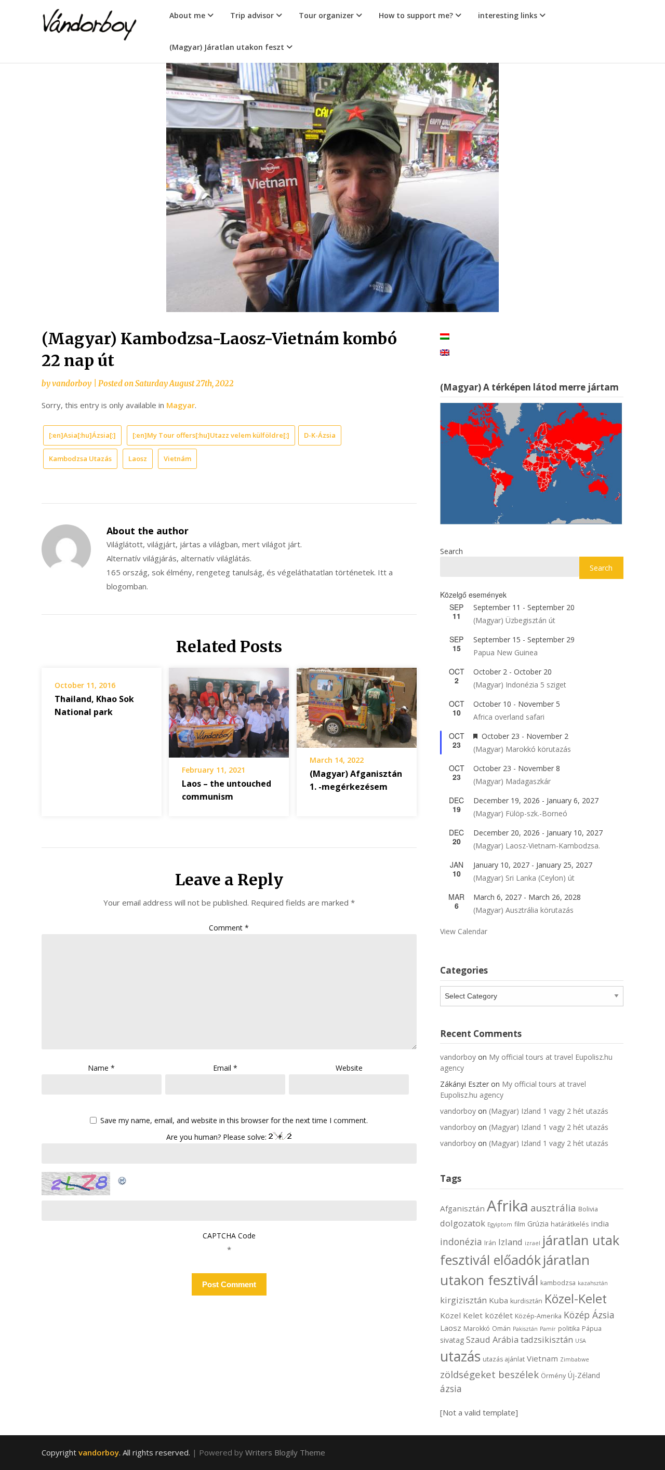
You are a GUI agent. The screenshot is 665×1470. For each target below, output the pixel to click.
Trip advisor (252, 15)
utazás (460, 1356)
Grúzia (538, 1224)
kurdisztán (526, 1301)
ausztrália (553, 1207)
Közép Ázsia (589, 1315)
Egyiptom (499, 1224)
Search (451, 551)
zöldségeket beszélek (489, 1374)
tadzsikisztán (547, 1339)
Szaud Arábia (492, 1339)
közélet (499, 1315)
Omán (501, 1328)
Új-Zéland (584, 1375)
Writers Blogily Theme (285, 1452)
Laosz (137, 458)
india (600, 1223)
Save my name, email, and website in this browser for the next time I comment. (234, 1120)
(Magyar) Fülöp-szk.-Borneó (520, 813)
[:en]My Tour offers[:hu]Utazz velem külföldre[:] (210, 435)
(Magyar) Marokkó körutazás (522, 749)
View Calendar (463, 931)
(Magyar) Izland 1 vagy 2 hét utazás (548, 1111)
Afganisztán (462, 1208)
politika (569, 1328)
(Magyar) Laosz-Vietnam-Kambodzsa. (536, 846)
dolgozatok (462, 1223)
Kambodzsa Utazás (80, 458)
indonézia (461, 1241)
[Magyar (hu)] (444, 336)
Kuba (498, 1300)
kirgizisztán (463, 1300)
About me (187, 15)
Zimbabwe (574, 1359)
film (519, 1224)
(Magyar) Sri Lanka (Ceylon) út (524, 878)
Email (225, 1068)
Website (349, 1068)
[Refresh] (122, 1179)
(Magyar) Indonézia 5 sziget (519, 685)
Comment (229, 928)
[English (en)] (444, 352)
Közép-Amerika (538, 1316)
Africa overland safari (508, 717)
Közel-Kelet (575, 1298)
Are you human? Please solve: (217, 1137)
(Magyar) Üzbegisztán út (514, 620)
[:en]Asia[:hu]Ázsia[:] (82, 435)
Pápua (592, 1328)
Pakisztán (525, 1328)
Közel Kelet (461, 1315)
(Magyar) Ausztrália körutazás (523, 910)
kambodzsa (558, 1282)
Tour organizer (326, 15)
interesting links (507, 15)
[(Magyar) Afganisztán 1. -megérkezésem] (357, 704)
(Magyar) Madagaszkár (512, 781)
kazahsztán (593, 1283)
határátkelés (570, 1224)
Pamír (548, 1328)
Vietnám (177, 458)
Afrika (507, 1205)
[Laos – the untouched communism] (229, 709)
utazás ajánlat (504, 1359)
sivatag (452, 1340)
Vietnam (542, 1358)
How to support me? (416, 15)
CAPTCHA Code (229, 1235)
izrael (532, 1243)
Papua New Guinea (505, 652)
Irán (490, 1242)
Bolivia (588, 1209)
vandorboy (71, 383)
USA (580, 1340)
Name (101, 1068)
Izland (510, 1242)
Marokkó (476, 1328)
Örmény (553, 1375)
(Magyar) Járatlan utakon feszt (226, 47)
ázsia (451, 1388)
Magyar (180, 405)
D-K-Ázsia (320, 435)
